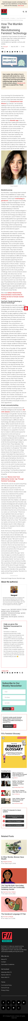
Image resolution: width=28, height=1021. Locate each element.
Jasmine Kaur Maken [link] (9, 892)
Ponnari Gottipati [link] (8, 916)
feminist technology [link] (14, 613)
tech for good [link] (13, 616)
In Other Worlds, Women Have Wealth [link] (12, 858)
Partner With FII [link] (6, 974)
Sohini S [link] (16, 777)
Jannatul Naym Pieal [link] (19, 787)
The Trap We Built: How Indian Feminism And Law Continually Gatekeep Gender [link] (13, 887)
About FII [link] (4, 959)
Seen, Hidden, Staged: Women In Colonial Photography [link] (18, 800)
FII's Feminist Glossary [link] (10, 734)
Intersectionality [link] (5, 18)
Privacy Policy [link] (5, 990)
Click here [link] (21, 5)
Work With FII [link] (5, 977)
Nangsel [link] (5, 46)
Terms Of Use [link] (5, 987)
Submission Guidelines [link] (7, 964)
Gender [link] (13, 18)
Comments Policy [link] (6, 985)
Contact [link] (3, 962)
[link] (26, 308)
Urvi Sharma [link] (17, 794)
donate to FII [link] (21, 83)
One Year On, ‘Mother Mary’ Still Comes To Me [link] (19, 791)
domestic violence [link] (16, 609)
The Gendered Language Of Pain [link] (13, 914)
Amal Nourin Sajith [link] (18, 803)
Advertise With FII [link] (6, 972)
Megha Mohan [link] (7, 861)
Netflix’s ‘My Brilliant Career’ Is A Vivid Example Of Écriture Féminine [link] (18, 783)
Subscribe (6, 708)
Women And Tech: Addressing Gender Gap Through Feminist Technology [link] (12, 479)
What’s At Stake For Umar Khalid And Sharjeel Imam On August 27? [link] (19, 774)
